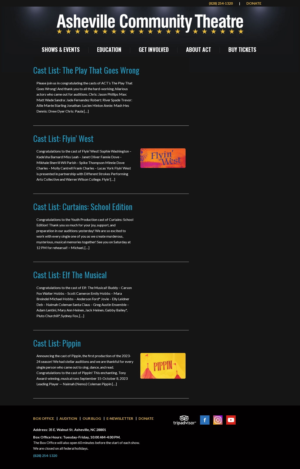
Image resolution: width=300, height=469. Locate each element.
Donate (146, 418)
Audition (68, 418)
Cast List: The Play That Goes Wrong (86, 70)
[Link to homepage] (150, 24)
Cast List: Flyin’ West (63, 138)
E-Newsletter (120, 418)
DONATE (253, 3)
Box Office (43, 418)
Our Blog (92, 418)
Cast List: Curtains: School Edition (82, 206)
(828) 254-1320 (221, 3)
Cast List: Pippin (57, 343)
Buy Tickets (242, 49)
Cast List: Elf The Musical (70, 275)
